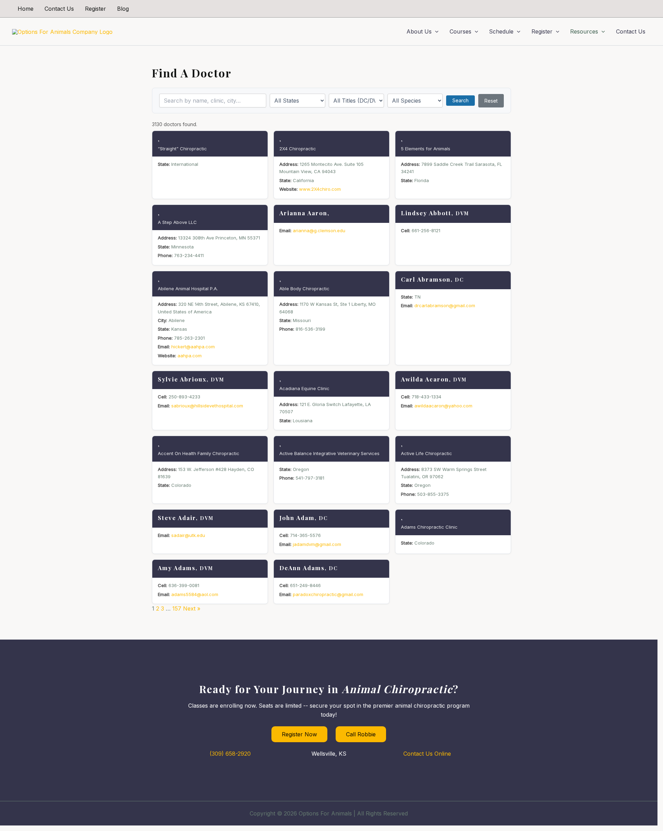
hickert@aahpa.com (193, 346)
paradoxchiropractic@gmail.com (328, 594)
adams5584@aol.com (194, 594)
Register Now (299, 734)
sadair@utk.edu (188, 535)
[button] (435, 31)
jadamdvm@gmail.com (317, 544)
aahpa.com (189, 355)
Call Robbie (361, 734)
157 (176, 608)
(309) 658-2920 (230, 753)
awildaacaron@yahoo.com (443, 405)
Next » (191, 608)
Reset (491, 101)
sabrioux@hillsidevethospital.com (207, 405)
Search (460, 100)
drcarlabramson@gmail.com (444, 305)
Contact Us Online (427, 753)
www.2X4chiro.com (320, 189)
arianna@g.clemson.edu (319, 230)
